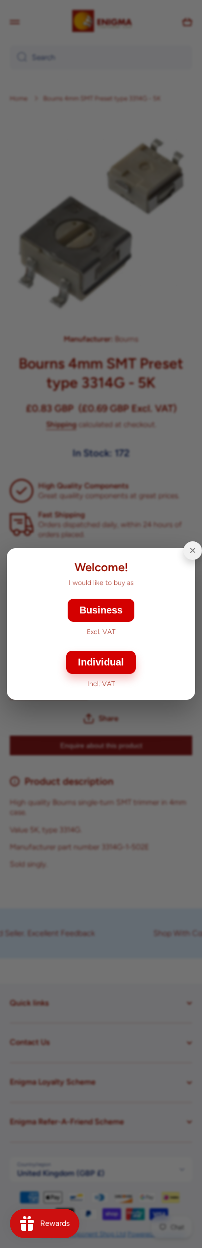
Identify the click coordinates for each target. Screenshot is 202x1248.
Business (101, 610)
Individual (101, 662)
